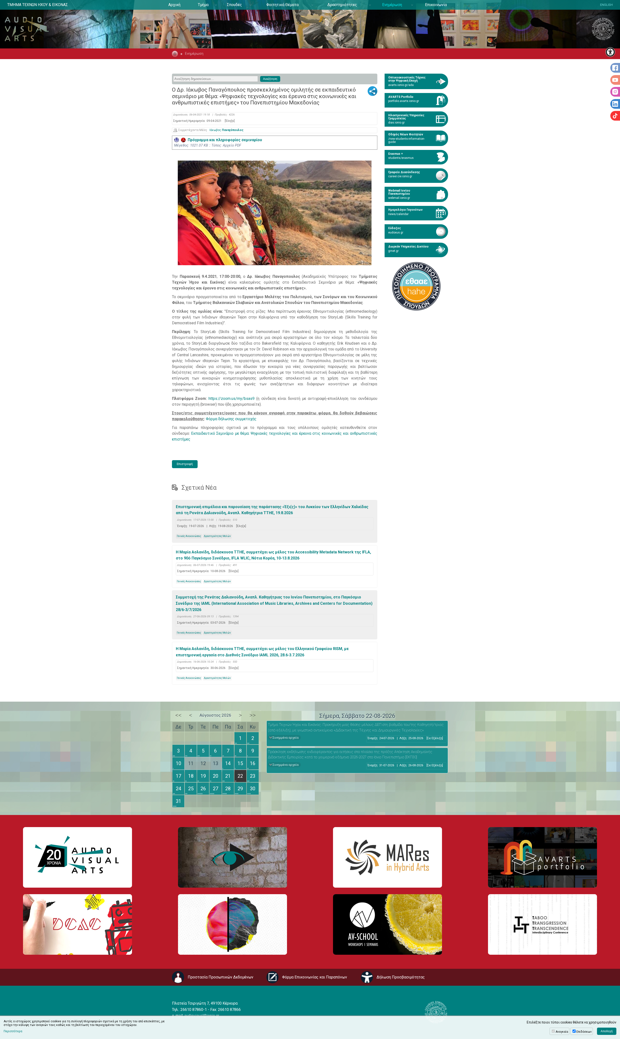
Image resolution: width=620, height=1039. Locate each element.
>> (252, 715)
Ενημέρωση (392, 4)
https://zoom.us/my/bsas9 (232, 398)
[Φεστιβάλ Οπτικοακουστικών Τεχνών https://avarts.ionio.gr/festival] (232, 924)
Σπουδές (234, 4)
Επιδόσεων (584, 1031)
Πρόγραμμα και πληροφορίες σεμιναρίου (224, 140)
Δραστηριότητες (342, 4)
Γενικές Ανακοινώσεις (189, 536)
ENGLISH (606, 5)
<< (178, 715)
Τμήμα (203, 4)
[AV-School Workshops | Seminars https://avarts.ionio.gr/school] (387, 924)
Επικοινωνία (436, 4)
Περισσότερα (13, 1031)
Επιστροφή (185, 464)
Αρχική (174, 4)
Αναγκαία (562, 1031)
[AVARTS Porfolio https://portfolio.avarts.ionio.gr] (542, 857)
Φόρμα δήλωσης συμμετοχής (231, 419)
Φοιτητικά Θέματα (282, 4)
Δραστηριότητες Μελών (217, 536)
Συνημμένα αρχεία (285, 737)
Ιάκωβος (226, 130)
